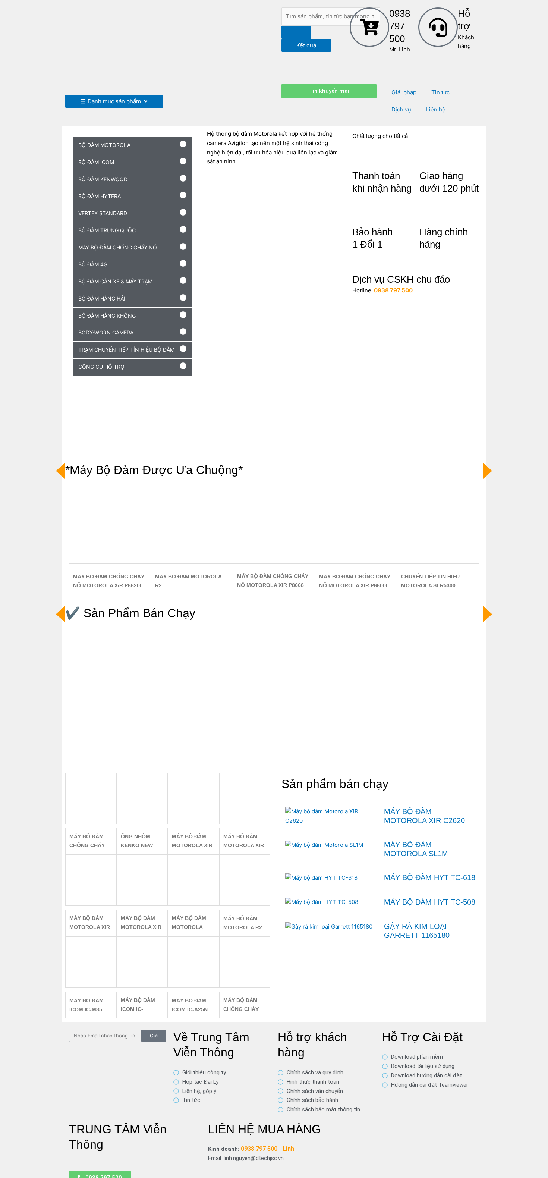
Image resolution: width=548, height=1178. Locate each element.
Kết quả (306, 45)
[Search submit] (296, 32)
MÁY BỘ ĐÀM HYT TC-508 (429, 902)
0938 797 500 (399, 26)
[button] (132, 145)
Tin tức (440, 92)
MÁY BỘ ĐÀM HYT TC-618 (429, 877)
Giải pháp (403, 92)
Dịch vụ (401, 109)
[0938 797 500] (369, 27)
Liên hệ (435, 109)
